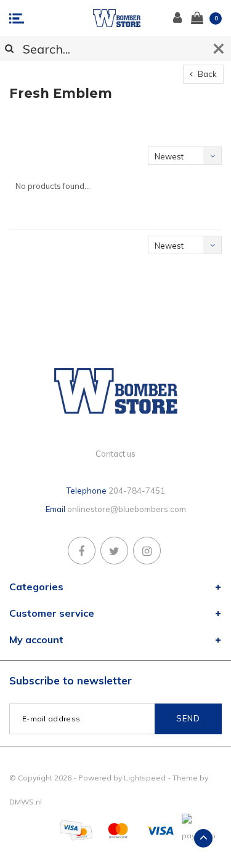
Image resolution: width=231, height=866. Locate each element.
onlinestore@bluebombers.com (126, 509)
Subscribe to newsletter (70, 680)
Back (206, 74)
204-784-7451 (136, 490)
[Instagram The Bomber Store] (147, 550)
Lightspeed (145, 777)
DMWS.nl (25, 801)
